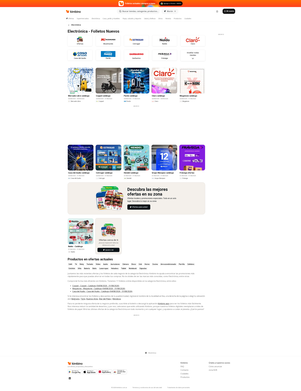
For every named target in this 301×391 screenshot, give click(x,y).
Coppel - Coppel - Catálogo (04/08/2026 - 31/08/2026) (95, 285)
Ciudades (187, 18)
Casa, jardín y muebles (111, 18)
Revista (168, 18)
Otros (160, 18)
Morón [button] (170, 11)
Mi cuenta (230, 11)
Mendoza (117, 299)
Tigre (83, 299)
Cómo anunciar (215, 366)
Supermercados (83, 18)
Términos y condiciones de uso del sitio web (147, 388)
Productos (178, 18)
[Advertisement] (136, 123)
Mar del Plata (105, 299)
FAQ (182, 366)
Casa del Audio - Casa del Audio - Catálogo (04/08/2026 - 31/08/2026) (102, 291)
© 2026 (119, 388)
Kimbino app (163, 303)
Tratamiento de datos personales (178, 388)
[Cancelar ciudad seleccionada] (175, 11)
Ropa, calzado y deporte (132, 18)
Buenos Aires (92, 299)
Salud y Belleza (149, 18)
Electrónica (96, 18)
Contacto (184, 370)
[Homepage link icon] (146, 353)
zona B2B (213, 370)
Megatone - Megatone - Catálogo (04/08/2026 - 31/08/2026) (98, 288)
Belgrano (75, 299)
